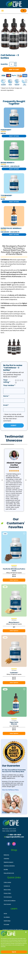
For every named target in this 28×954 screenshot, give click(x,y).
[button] (26, 932)
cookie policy (18, 941)
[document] (14, 477)
